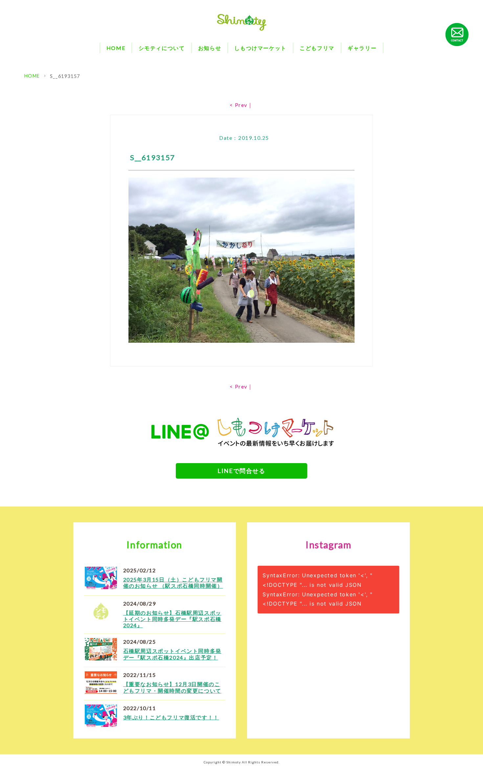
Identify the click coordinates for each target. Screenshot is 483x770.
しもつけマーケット (260, 48)
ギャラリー (362, 48)
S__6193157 (65, 76)
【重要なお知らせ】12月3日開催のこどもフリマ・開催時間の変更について (172, 687)
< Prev (238, 105)
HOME (115, 48)
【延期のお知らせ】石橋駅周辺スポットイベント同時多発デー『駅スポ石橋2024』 (172, 618)
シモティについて (162, 48)
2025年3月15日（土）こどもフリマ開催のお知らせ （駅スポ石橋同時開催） (173, 582)
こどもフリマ (317, 48)
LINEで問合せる (241, 470)
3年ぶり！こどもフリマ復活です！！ (171, 717)
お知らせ (209, 48)
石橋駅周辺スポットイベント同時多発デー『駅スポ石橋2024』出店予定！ (172, 654)
